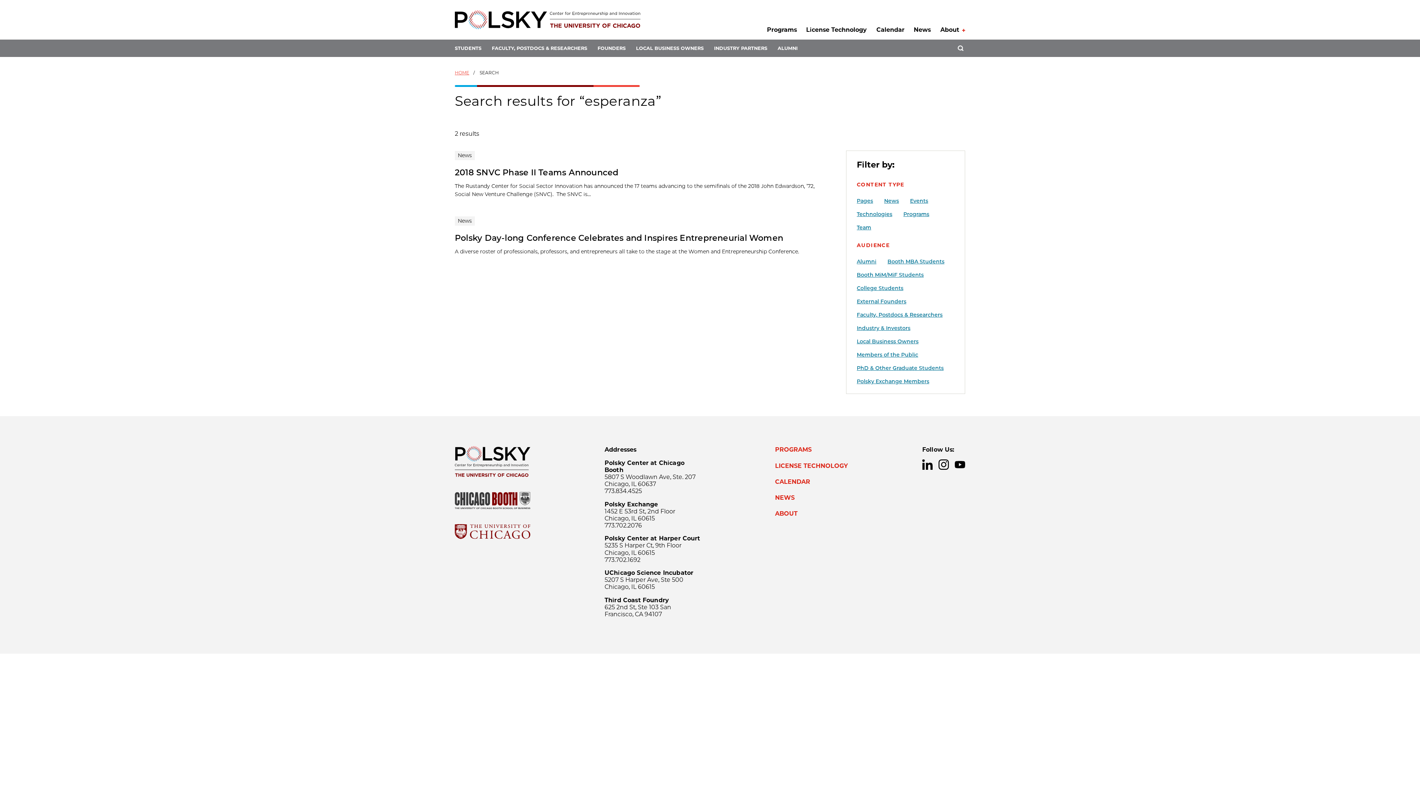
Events (919, 201)
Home (462, 72)
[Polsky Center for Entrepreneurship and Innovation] (547, 19)
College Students (880, 288)
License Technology (836, 29)
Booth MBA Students (916, 261)
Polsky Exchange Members (893, 381)
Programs (782, 29)
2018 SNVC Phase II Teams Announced (537, 172)
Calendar (890, 29)
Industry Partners (740, 48)
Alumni (788, 48)
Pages (865, 201)
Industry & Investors (883, 328)
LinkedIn (927, 464)
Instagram (944, 464)
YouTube (960, 464)
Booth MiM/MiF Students (890, 275)
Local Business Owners (670, 48)
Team (864, 227)
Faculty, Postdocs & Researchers (539, 48)
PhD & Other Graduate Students (900, 368)
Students (468, 48)
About (949, 29)
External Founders (881, 301)
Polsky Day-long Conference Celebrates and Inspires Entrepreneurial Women (619, 238)
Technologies (874, 214)
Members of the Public (887, 354)
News (922, 29)
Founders (612, 48)
